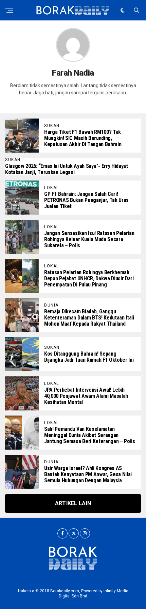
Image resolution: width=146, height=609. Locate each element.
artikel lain (73, 503)
